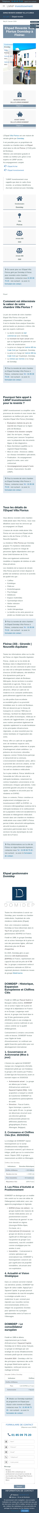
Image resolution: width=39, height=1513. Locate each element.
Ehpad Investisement (16, 170)
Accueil (6, 17)
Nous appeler (34, 21)
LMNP (20, 6)
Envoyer (19, 1486)
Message (7, 1466)
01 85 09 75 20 (17, 1)
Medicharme (17, 973)
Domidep (20, 138)
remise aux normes (17, 359)
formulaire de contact (14, 1413)
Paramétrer (15, 1511)
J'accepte (25, 1511)
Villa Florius (14, 136)
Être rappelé (34, 24)
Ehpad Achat (12, 166)
